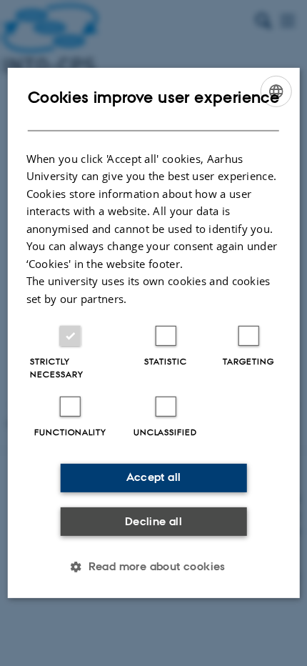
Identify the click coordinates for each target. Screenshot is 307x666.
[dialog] (154, 333)
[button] (153, 566)
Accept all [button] (153, 477)
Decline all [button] (153, 521)
